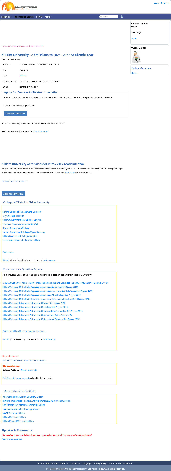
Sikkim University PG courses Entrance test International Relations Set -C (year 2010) (41, 319)
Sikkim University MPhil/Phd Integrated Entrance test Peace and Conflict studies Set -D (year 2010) (48, 290)
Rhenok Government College (16, 227)
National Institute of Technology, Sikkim (21, 408)
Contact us (70, 172)
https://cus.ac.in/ (40, 131)
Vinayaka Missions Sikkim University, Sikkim (23, 396)
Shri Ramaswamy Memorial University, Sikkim (24, 404)
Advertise (127, 463)
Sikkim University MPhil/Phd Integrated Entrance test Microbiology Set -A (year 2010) (42, 294)
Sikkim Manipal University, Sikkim (18, 421)
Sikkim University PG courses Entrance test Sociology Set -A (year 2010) (35, 307)
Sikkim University (29, 370)
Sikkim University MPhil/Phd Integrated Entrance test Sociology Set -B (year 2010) (40, 286)
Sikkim (23, 75)
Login (156, 2)
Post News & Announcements (16, 378)
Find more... (8, 252)
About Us (64, 463)
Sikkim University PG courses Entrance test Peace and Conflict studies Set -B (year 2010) (43, 311)
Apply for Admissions (15, 113)
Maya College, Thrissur (13, 215)
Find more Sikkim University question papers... (24, 331)
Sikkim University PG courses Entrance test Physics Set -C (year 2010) (34, 303)
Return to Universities (12, 438)
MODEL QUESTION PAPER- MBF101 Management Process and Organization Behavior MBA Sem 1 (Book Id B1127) (56, 282)
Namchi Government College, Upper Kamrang (24, 231)
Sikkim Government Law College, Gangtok (22, 219)
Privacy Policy (100, 463)
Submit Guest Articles (48, 463)
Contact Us (75, 463)
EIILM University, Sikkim (14, 412)
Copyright (87, 463)
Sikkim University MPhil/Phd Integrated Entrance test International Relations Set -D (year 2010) (46, 299)
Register (165, 2)
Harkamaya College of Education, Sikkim (21, 240)
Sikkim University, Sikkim (14, 416)
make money (49, 260)
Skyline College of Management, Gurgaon (22, 211)
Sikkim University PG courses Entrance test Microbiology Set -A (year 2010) (37, 315)
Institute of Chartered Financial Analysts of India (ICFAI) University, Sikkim (37, 400)
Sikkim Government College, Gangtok (20, 235)
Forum (39, 16)
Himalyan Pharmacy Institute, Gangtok (20, 223)
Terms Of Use (114, 463)
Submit (6, 260)
